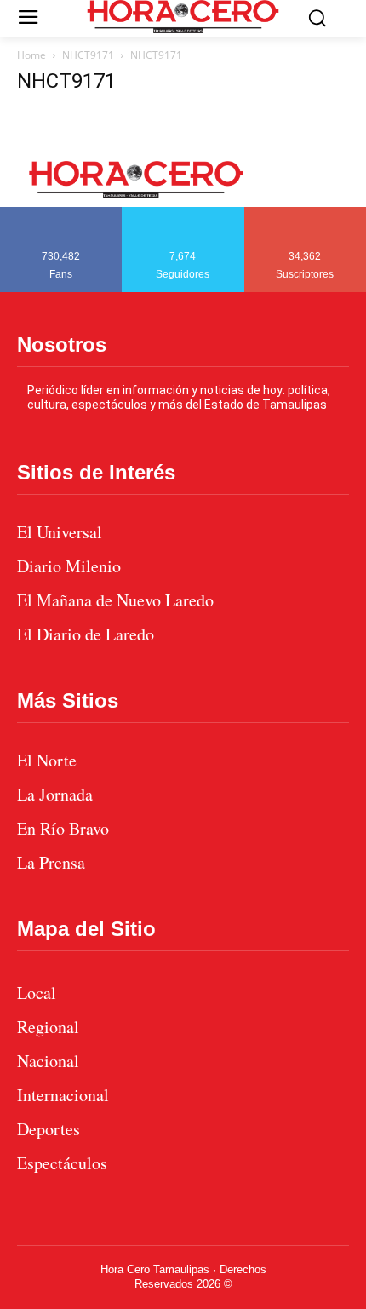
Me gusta (61, 213)
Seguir (183, 213)
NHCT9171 (88, 55)
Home (31, 55)
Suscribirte (306, 213)
